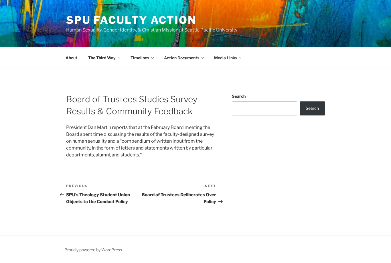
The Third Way (102, 57)
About (71, 57)
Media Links (225, 57)
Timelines (140, 57)
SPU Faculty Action (131, 20)
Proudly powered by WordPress (93, 249)
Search (239, 96)
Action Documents (181, 57)
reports (120, 127)
